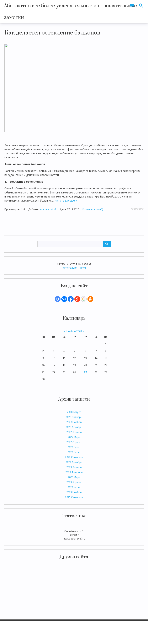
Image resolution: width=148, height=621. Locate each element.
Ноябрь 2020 (74, 331)
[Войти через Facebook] (71, 299)
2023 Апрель (74, 482)
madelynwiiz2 (48, 209)
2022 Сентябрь (74, 457)
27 (85, 372)
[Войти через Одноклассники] (90, 299)
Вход (83, 267)
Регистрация (69, 267)
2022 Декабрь (74, 462)
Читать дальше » (66, 200)
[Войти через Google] (84, 299)
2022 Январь (74, 432)
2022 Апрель (74, 442)
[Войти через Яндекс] (77, 299)
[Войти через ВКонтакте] (64, 299)
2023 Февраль (74, 472)
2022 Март (74, 437)
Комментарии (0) (92, 209)
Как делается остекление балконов (52, 32)
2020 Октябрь (74, 417)
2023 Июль (74, 487)
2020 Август (74, 412)
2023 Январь (74, 467)
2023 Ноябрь (74, 492)
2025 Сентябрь (74, 497)
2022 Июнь (74, 447)
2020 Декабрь (74, 427)
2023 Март (74, 477)
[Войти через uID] (58, 299)
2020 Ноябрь (74, 422)
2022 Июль (74, 452)
